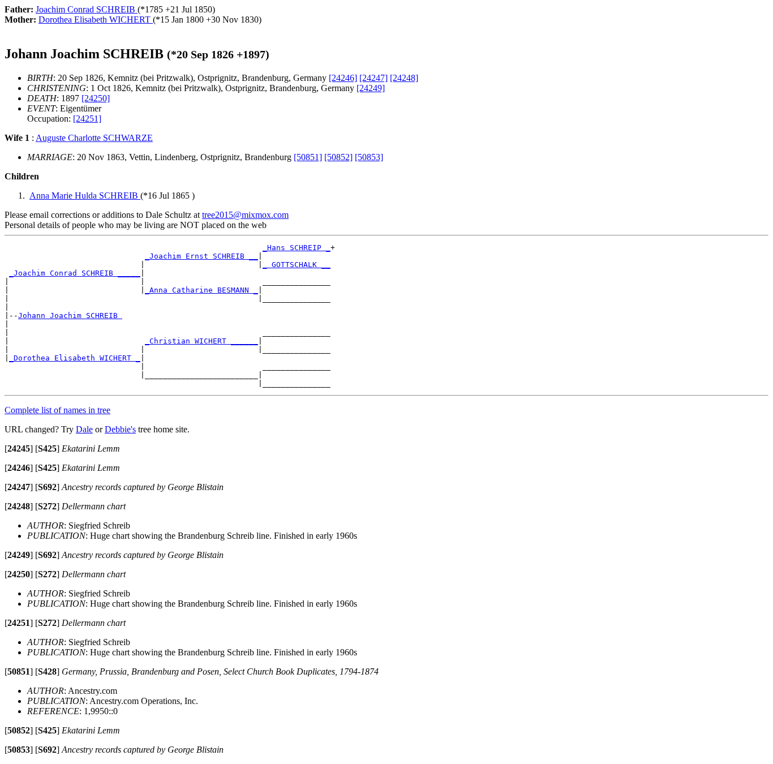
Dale (84, 429)
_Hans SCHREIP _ (296, 247)
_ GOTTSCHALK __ (296, 264)
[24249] (371, 88)
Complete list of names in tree (57, 410)
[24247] (373, 78)
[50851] (308, 157)
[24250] (95, 98)
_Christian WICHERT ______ (201, 341)
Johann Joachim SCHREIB (70, 315)
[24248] (404, 78)
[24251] (87, 118)
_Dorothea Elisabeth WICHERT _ (74, 358)
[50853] (369, 157)
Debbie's (120, 429)
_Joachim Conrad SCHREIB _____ (74, 273)
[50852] (338, 157)
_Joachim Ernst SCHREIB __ (201, 256)
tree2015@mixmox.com (245, 215)
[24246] (343, 78)
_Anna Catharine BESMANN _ (201, 290)
